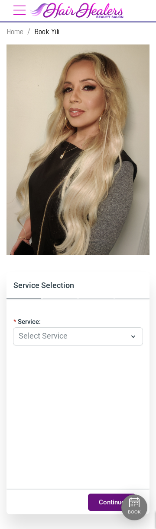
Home (14, 31)
